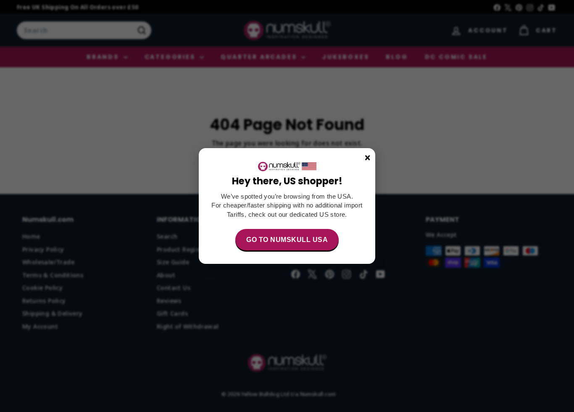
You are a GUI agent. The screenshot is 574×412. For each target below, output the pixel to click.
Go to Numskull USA (287, 239)
